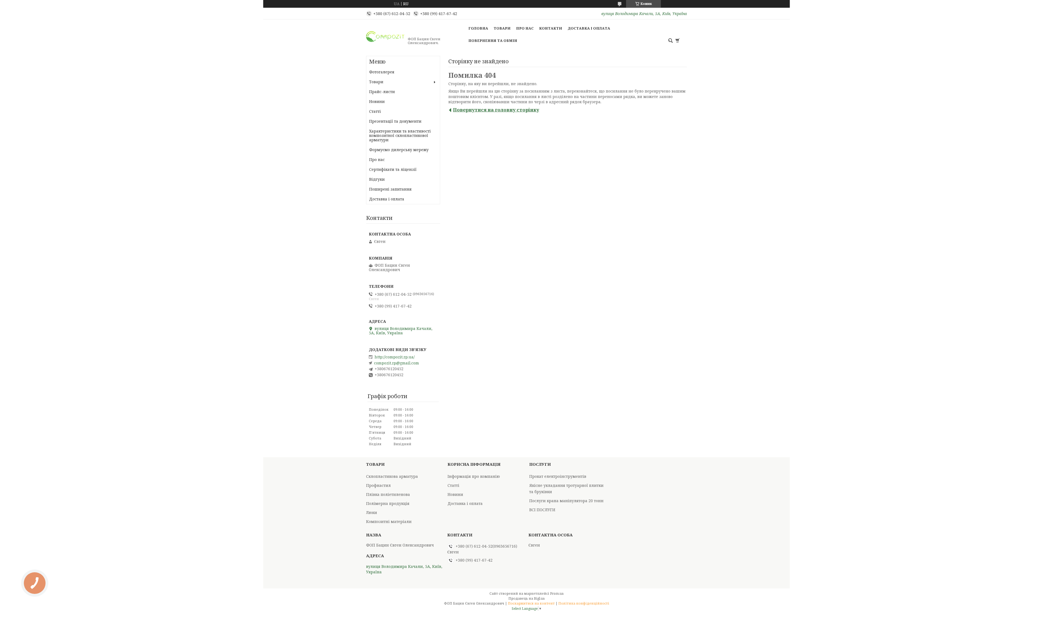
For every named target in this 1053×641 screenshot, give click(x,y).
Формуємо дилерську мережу (399, 149)
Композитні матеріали (389, 521)
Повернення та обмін (492, 40)
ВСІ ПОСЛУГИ (542, 509)
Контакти (550, 28)
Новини (377, 101)
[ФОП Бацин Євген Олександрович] (385, 40)
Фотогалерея (381, 71)
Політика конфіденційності (583, 603)
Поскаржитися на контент (531, 603)
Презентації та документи (395, 121)
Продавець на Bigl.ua (526, 598)
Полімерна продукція (387, 503)
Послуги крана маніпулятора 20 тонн (566, 500)
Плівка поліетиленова (388, 494)
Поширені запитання (390, 189)
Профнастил (378, 485)
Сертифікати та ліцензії (393, 169)
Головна (478, 28)
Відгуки (377, 179)
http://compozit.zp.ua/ (395, 357)
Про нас (525, 28)
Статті (375, 111)
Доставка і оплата (589, 28)
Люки (371, 512)
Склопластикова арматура (392, 476)
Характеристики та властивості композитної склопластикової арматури (400, 135)
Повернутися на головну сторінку (496, 110)
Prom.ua (557, 593)
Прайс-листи (382, 91)
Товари (502, 28)
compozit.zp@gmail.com (396, 363)
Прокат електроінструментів (557, 476)
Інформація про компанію (474, 476)
